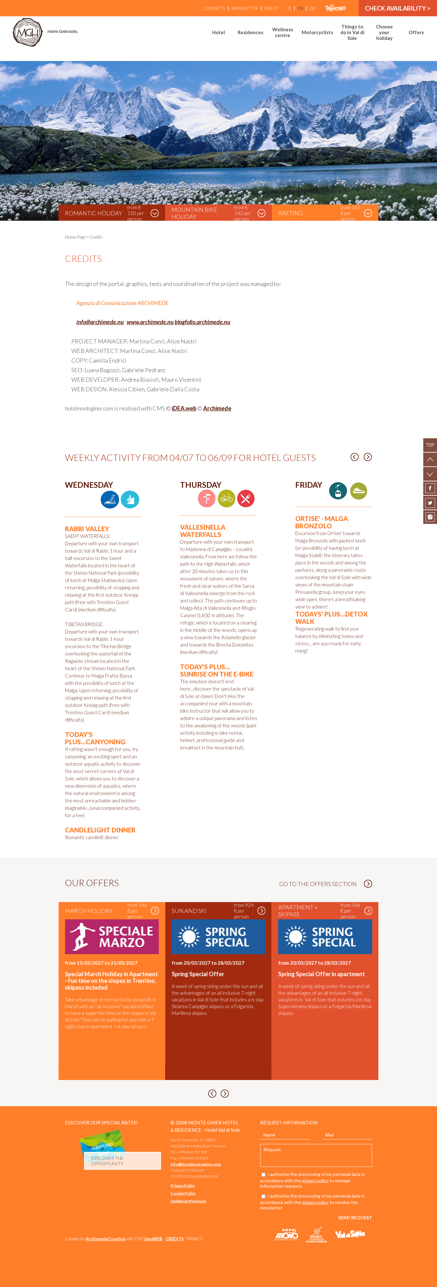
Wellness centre (282, 32)
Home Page (75, 237)
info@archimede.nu (100, 322)
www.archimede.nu (150, 322)
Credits (96, 237)
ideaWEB (153, 1238)
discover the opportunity (107, 1160)
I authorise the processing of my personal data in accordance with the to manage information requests (312, 1180)
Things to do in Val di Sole (352, 32)
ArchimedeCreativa (105, 1238)
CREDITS (175, 1238)
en (300, 8)
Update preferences (188, 1201)
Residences (250, 32)
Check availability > (398, 8)
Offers (416, 32)
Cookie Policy (183, 1193)
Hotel (218, 32)
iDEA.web (184, 408)
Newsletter (245, 8)
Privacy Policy (183, 1185)
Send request (355, 1217)
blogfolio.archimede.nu (202, 322)
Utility (271, 8)
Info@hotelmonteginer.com (196, 1164)
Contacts (214, 8)
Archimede (217, 408)
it (289, 8)
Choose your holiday (384, 32)
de (313, 8)
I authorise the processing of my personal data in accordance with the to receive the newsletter (312, 1201)
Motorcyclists (317, 32)
